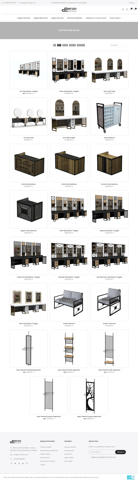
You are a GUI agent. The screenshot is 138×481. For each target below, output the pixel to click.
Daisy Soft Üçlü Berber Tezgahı (28, 277)
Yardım (42, 465)
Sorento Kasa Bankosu (109, 184)
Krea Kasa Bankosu (28, 184)
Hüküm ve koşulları (98, 457)
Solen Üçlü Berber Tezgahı (69, 91)
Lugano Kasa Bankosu (28, 231)
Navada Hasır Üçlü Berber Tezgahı (109, 277)
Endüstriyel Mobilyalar (74, 18)
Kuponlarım (68, 454)
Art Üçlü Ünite (29, 138)
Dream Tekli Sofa (109, 324)
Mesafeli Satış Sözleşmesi (49, 451)
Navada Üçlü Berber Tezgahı (69, 277)
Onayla (130, 477)
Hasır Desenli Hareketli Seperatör (28, 370)
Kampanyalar (69, 451)
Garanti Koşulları (46, 447)
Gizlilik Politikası (45, 454)
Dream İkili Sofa (69, 324)
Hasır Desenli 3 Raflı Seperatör (69, 370)
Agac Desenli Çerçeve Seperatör (89, 416)
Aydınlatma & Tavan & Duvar (96, 18)
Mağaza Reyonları (57, 18)
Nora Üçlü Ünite (109, 91)
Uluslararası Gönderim (48, 461)
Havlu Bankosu (109, 138)
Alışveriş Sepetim (70, 447)
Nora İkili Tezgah (69, 138)
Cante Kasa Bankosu (69, 184)
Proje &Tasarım (115, 18)
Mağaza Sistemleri (23, 18)
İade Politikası (45, 458)
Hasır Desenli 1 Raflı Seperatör (109, 370)
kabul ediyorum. (103, 457)
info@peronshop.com (28, 3)
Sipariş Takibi (68, 458)
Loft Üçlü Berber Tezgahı (29, 91)
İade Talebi (68, 461)
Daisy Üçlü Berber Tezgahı (109, 231)
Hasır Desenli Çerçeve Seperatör (49, 416)
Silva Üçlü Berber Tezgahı (69, 231)
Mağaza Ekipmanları (41, 18)
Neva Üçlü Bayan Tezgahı (28, 324)
